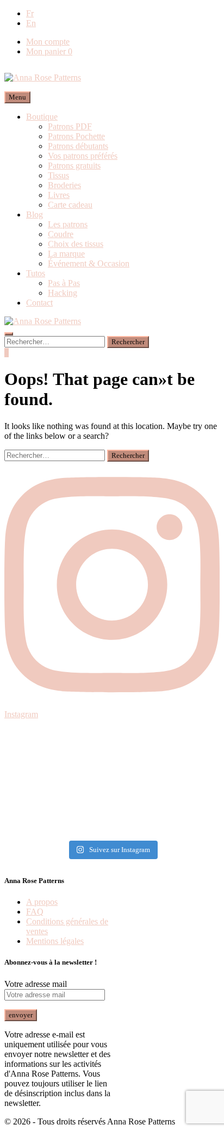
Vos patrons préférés (82, 155)
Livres (59, 195)
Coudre (60, 234)
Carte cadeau (70, 204)
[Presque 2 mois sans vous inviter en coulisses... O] (112, 814)
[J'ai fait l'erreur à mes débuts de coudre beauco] (112, 800)
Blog (34, 214)
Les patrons (68, 224)
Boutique (42, 116)
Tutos (35, 273)
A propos (42, 901)
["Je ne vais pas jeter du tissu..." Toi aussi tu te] (112, 771)
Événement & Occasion (88, 263)
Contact (39, 302)
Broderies (64, 185)
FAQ (34, 911)
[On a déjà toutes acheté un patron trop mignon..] (112, 828)
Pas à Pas (64, 283)
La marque (66, 253)
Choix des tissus (75, 243)
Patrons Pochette (76, 136)
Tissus (58, 175)
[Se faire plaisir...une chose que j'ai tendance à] (112, 785)
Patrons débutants (78, 146)
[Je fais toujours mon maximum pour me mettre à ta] (112, 757)
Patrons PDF (70, 126)
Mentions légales (55, 941)
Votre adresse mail (35, 984)
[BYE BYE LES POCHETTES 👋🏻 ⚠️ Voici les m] (112, 743)
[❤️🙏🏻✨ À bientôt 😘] (112, 729)
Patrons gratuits (74, 165)
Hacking (62, 292)
